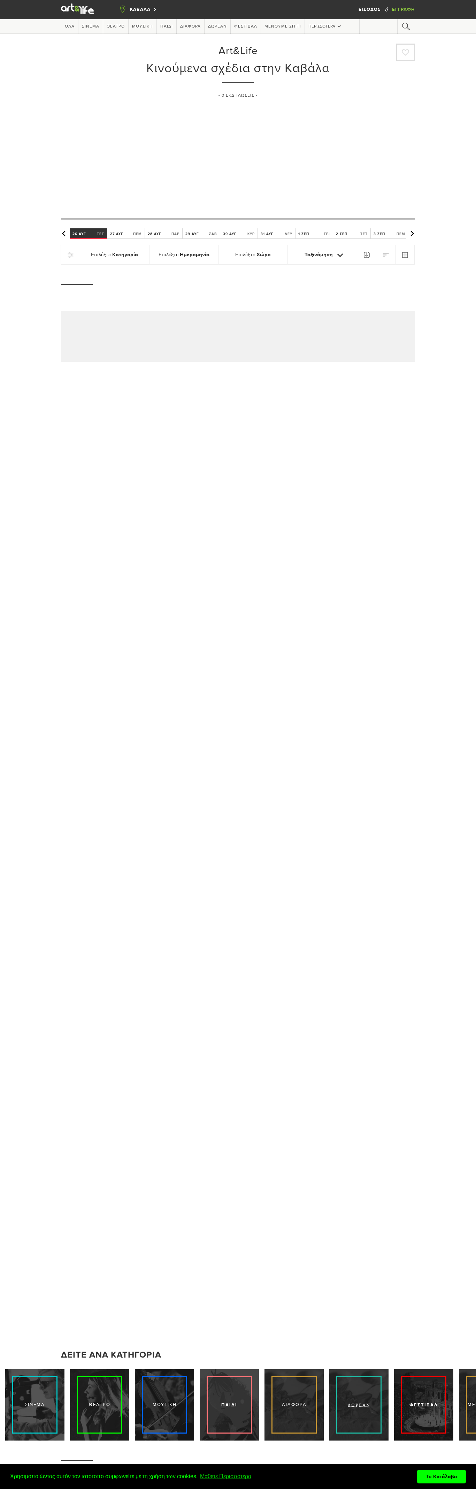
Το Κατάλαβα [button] (441, 1476)
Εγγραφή (403, 9)
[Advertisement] (238, 155)
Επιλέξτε (114, 254)
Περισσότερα (321, 26)
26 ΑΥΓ (88, 233)
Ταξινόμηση (319, 254)
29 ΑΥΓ (201, 233)
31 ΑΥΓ (276, 233)
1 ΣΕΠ (314, 233)
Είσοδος (370, 9)
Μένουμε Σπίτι (282, 26)
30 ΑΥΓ (239, 233)
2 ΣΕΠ (352, 233)
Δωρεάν (217, 26)
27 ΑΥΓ (126, 233)
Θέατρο (116, 26)
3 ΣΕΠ (389, 233)
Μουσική (142, 26)
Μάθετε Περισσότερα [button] (225, 1476)
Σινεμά (90, 26)
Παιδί (166, 26)
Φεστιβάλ (245, 26)
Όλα (70, 26)
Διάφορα (190, 26)
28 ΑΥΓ (163, 233)
